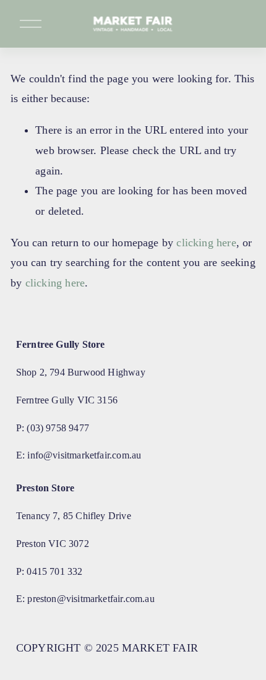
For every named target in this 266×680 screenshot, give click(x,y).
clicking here (206, 242)
